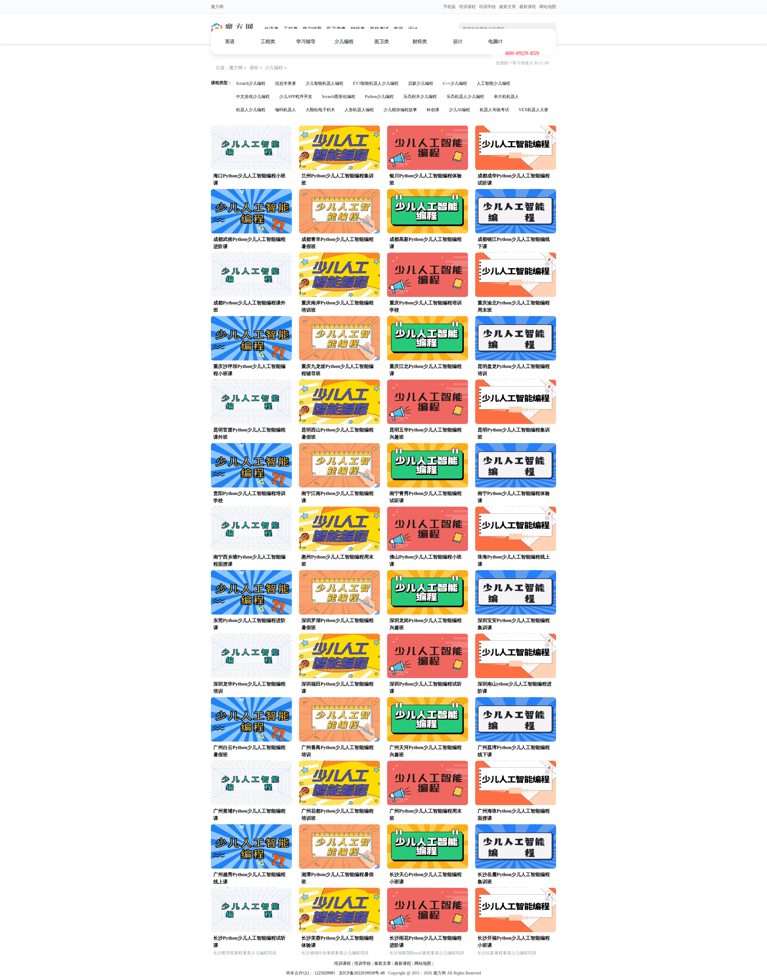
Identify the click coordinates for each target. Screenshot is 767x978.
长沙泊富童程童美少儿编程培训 (507, 953)
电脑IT (495, 41)
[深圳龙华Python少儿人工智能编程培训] (251, 676)
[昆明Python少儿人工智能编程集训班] (515, 422)
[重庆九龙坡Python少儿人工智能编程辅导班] (339, 359)
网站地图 (547, 6)
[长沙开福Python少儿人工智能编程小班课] (515, 931)
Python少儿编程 (379, 96)
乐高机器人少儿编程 (465, 96)
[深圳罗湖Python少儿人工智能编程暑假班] (339, 613)
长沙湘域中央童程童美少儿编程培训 (335, 953)
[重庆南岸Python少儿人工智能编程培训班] (339, 295)
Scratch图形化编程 (338, 96)
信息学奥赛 (285, 83)
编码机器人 (285, 110)
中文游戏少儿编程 (253, 96)
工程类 (268, 41)
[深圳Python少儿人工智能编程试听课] (427, 676)
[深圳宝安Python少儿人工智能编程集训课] (515, 613)
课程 (253, 67)
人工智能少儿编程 (493, 83)
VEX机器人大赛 (533, 110)
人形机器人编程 (359, 110)
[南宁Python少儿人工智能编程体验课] (515, 486)
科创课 (433, 110)
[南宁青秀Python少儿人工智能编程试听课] (427, 486)
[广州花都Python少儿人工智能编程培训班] (339, 804)
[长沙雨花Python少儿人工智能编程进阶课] (427, 931)
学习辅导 (305, 41)
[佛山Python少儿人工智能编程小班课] (427, 549)
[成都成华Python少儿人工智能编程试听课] (515, 168)
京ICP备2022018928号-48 (362, 973)
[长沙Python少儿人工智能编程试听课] (251, 931)
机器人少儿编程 (250, 110)
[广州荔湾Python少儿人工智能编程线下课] (515, 740)
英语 (230, 41)
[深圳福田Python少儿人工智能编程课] (339, 676)
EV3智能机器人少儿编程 (375, 83)
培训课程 (467, 6)
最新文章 (507, 6)
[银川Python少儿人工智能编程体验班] (427, 168)
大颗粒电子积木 (320, 110)
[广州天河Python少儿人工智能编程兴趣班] (427, 740)
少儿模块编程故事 (400, 110)
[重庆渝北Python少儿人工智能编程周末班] (515, 295)
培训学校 (487, 6)
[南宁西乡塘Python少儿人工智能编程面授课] (251, 549)
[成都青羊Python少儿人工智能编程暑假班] (339, 232)
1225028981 (324, 973)
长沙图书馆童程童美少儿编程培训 (244, 953)
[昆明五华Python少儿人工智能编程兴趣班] (427, 422)
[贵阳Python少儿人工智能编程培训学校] (251, 486)
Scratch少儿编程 (250, 83)
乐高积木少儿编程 (420, 96)
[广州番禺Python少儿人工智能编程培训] (339, 740)
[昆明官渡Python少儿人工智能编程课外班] (251, 422)
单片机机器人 (506, 96)
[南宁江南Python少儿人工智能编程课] (339, 486)
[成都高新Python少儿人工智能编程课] (427, 232)
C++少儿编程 (455, 83)
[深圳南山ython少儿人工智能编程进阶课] (515, 676)
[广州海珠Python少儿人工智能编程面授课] (515, 804)
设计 (458, 41)
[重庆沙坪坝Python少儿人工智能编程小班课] (251, 359)
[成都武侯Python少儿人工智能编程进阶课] (251, 232)
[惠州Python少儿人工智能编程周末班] (339, 549)
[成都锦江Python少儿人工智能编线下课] (515, 232)
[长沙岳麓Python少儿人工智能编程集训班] (515, 867)
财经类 (420, 41)
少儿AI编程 (459, 110)
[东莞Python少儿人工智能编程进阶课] (251, 613)
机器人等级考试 (494, 110)
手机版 (449, 6)
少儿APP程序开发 (295, 96)
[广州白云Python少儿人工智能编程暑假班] (251, 740)
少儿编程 (344, 41)
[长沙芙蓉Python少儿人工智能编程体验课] (339, 931)
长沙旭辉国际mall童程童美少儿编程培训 (426, 953)
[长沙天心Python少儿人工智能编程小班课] (427, 867)
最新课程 (527, 6)
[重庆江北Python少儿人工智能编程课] (427, 359)
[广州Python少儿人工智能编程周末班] (427, 804)
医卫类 (382, 41)
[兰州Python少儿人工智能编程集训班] (339, 168)
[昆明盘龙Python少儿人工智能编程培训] (515, 359)
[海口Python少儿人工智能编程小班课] (251, 168)
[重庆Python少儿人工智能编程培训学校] (427, 295)
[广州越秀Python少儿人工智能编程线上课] (251, 867)
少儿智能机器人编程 (324, 83)
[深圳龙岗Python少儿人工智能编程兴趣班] (427, 613)
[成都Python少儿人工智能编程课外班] (251, 295)
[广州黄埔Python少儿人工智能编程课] (251, 804)
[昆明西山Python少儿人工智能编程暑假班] (339, 422)
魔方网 (236, 67)
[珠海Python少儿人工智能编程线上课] (515, 549)
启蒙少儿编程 (420, 83)
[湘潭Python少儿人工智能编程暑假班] (339, 867)
